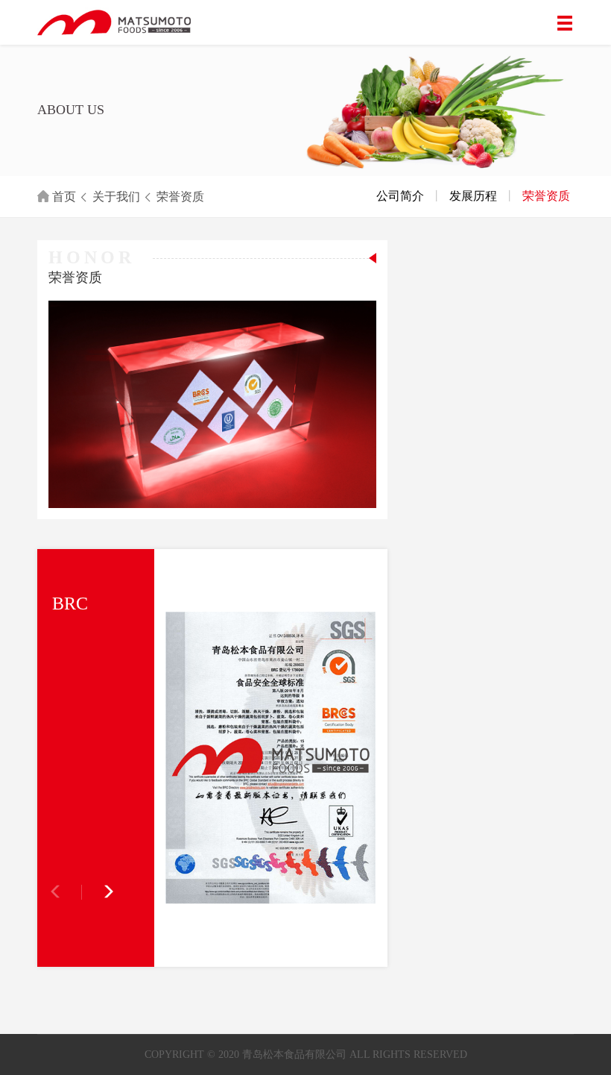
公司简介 (400, 195)
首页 (62, 196)
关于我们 (116, 196)
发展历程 (473, 195)
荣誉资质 (180, 196)
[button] (98, 892)
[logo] (76, 22)
